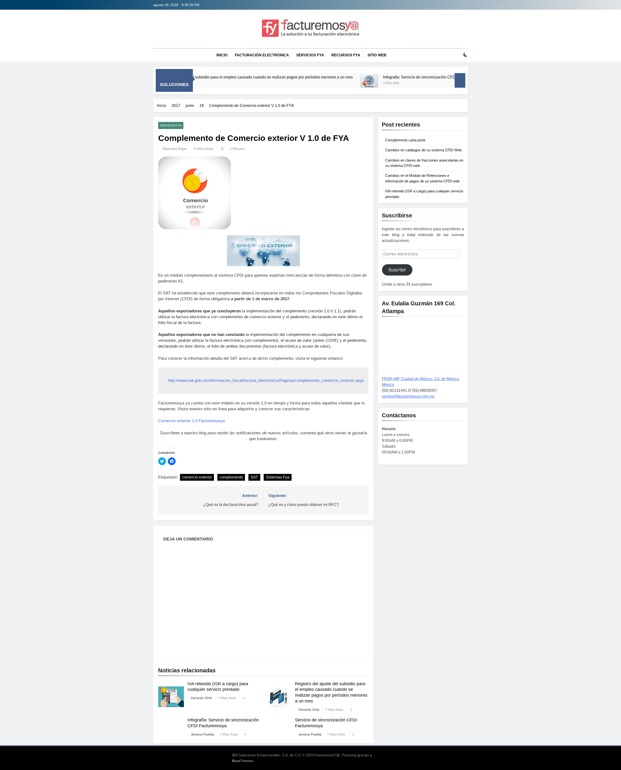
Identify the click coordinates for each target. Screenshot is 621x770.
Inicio (222, 55)
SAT (254, 477)
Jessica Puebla (202, 734)
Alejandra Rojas (175, 149)
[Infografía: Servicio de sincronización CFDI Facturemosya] (342, 83)
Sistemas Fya (277, 477)
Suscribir (397, 269)
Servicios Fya (310, 55)
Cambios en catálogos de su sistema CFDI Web (423, 150)
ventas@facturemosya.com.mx (408, 396)
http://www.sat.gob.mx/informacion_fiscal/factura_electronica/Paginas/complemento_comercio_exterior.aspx (266, 380)
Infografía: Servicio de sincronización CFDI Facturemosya (405, 77)
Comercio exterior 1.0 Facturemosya (191, 421)
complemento (231, 477)
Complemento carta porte (405, 140)
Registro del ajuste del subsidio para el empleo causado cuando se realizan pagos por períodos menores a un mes (227, 77)
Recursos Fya (345, 55)
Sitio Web (377, 55)
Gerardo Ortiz (201, 698)
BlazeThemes (242, 761)
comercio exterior (197, 477)
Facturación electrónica (262, 55)
